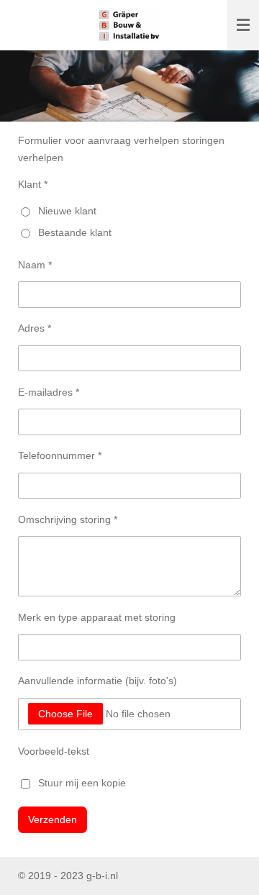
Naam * (35, 265)
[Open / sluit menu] (243, 25)
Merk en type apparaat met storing (97, 617)
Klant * (32, 184)
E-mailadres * (48, 392)
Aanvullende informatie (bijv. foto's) (97, 680)
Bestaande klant (75, 232)
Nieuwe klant (67, 211)
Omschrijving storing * (67, 519)
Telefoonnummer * (59, 455)
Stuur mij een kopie (82, 783)
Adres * (34, 328)
